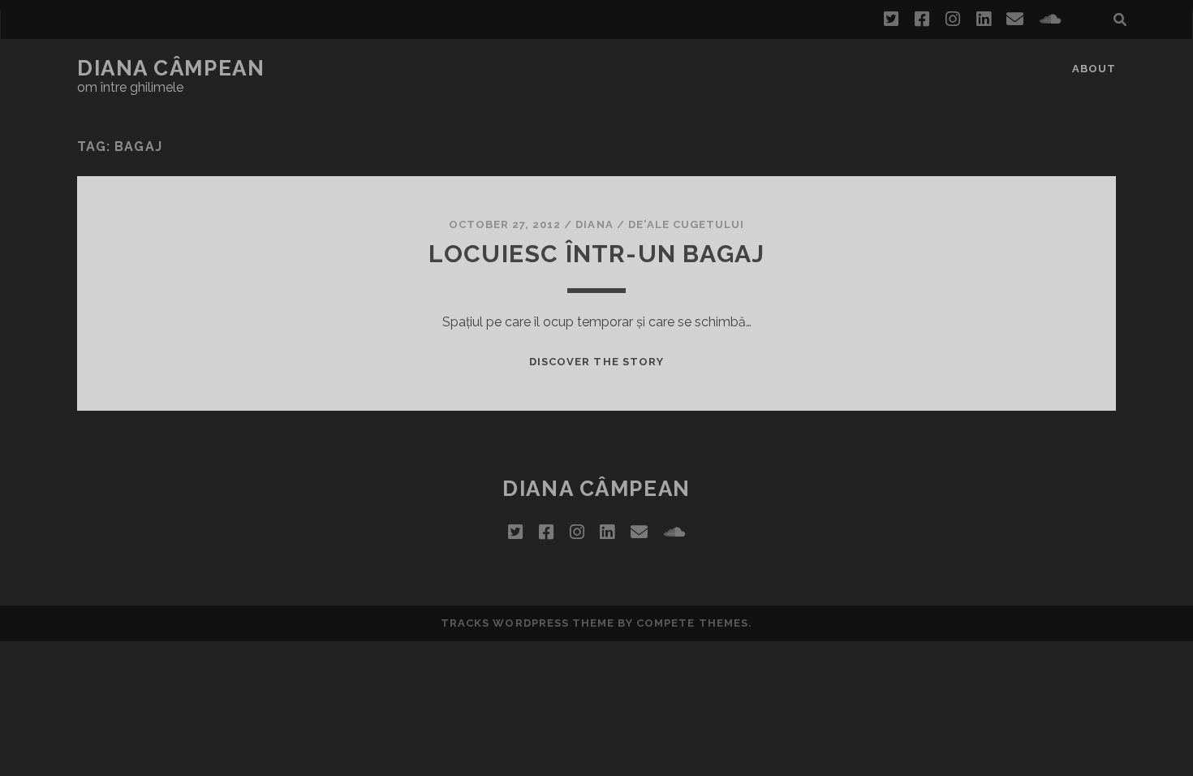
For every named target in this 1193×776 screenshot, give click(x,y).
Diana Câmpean (171, 68)
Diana (594, 224)
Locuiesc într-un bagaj (596, 253)
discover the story (596, 362)
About (1094, 69)
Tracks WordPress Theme (527, 623)
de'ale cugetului (686, 224)
